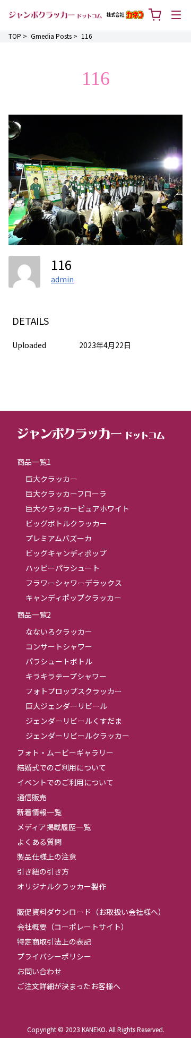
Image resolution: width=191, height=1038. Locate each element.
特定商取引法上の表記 (54, 941)
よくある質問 (39, 841)
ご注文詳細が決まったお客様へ (68, 986)
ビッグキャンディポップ (66, 553)
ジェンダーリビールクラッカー (77, 735)
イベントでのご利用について (65, 782)
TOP (14, 35)
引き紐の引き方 (43, 871)
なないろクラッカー (58, 631)
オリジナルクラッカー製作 (61, 886)
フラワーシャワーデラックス (73, 582)
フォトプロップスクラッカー (73, 691)
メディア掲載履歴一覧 (54, 826)
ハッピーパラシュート (62, 568)
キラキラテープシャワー (66, 676)
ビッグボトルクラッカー (66, 523)
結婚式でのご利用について (61, 767)
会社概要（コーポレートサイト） (72, 926)
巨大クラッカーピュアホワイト (77, 508)
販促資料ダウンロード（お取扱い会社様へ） (91, 911)
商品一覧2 (34, 614)
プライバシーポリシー (54, 956)
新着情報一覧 (39, 812)
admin (62, 279)
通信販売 (32, 797)
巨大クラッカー (51, 478)
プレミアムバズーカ (58, 538)
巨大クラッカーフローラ (66, 493)
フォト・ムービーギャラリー (65, 752)
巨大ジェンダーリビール (66, 705)
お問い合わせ (39, 971)
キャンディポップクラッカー (73, 597)
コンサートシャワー (58, 646)
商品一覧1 (34, 461)
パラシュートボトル (58, 661)
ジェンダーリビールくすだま (73, 720)
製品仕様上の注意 (46, 856)
